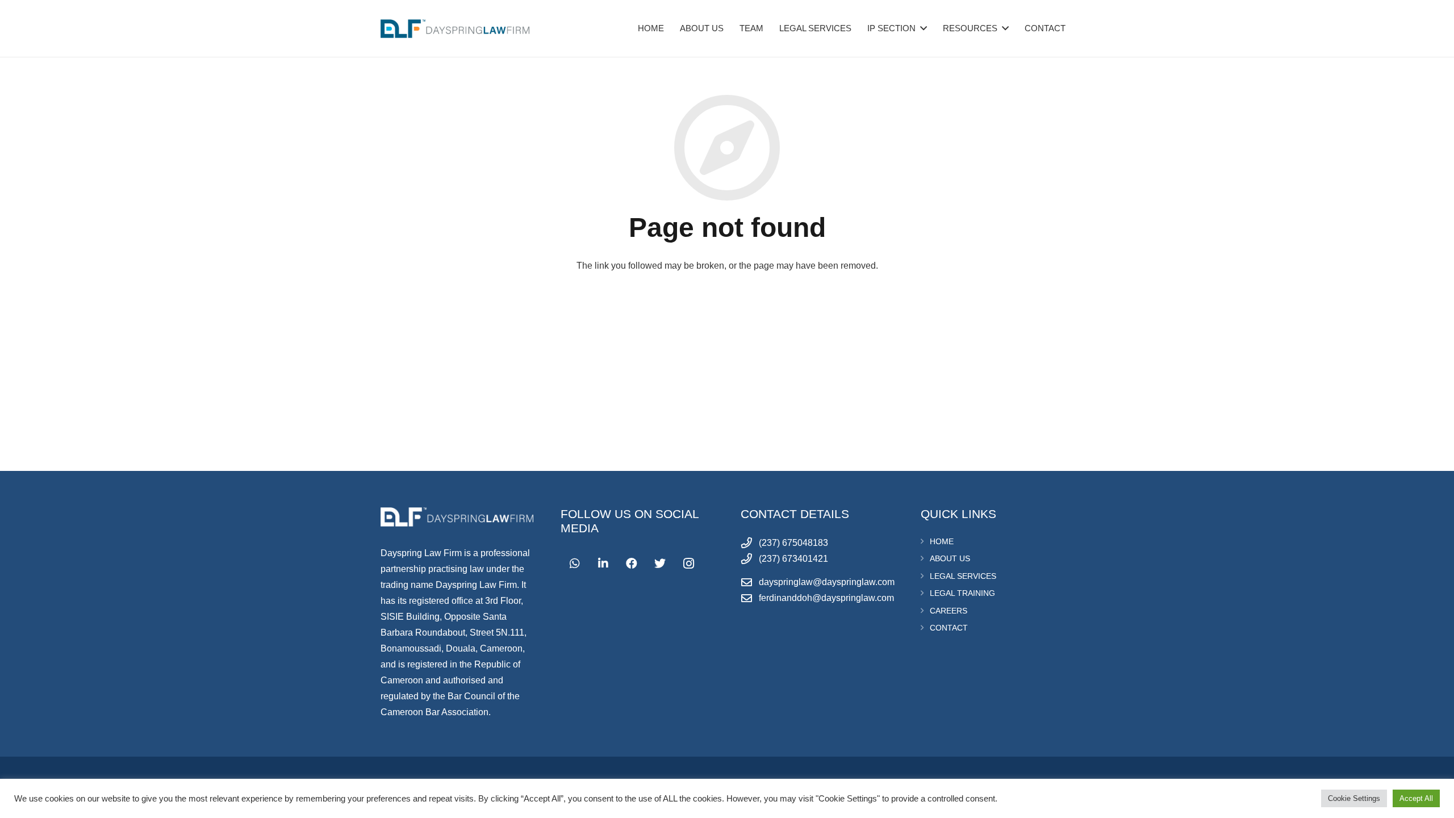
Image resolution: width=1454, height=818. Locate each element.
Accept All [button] (1416, 798)
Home (942, 541)
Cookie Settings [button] (1354, 798)
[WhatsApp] (575, 563)
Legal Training (962, 593)
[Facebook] (631, 563)
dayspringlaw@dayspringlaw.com (827, 582)
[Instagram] (688, 563)
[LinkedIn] (603, 563)
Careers (948, 610)
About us (950, 558)
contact (949, 627)
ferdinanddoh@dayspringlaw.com (826, 598)
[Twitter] (660, 563)
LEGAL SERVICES (963, 576)
